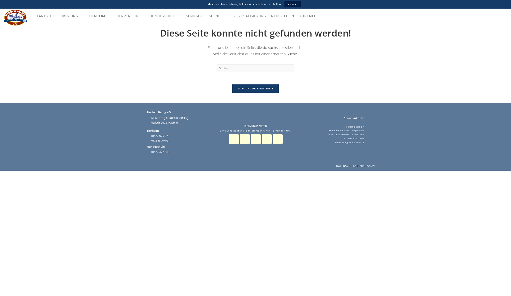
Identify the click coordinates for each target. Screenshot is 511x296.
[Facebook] (234, 139)
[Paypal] (256, 139)
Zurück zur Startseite (255, 88)
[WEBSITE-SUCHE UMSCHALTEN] (322, 16)
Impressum (367, 165)
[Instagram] (245, 139)
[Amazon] (278, 139)
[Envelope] (267, 139)
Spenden (292, 4)
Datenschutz (346, 165)
